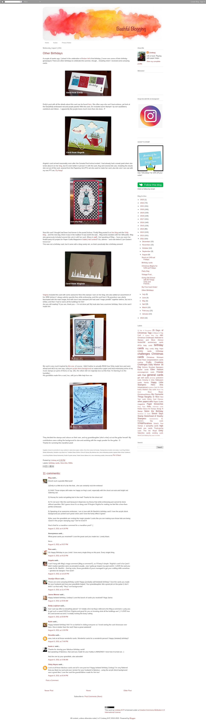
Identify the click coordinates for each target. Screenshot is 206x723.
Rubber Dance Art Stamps (147, 409)
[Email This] (44, 466)
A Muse (155, 333)
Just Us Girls (158, 387)
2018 (142, 216)
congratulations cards (155, 360)
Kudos (55, 43)
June (144, 298)
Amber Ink (86, 58)
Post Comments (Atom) (93, 696)
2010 (142, 318)
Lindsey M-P (119, 710)
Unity (161, 430)
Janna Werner (53, 594)
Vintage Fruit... (147, 274)
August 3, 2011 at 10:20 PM (58, 574)
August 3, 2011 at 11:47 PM (58, 590)
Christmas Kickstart (155, 357)
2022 (142, 203)
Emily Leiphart (54, 606)
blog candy (149, 349)
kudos (140, 389)
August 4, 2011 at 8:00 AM (58, 601)
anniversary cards (155, 342)
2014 (142, 229)
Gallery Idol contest (89, 239)
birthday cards (54, 463)
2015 (142, 226)
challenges (144, 353)
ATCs (140, 345)
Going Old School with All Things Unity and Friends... (148, 281)
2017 (142, 219)
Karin (50, 622)
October (145, 248)
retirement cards (158, 406)
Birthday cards (147, 263)
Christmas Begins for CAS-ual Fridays (149, 267)
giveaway (152, 378)
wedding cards (157, 433)
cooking (140, 362)
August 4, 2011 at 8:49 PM (58, 617)
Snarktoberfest (153, 418)
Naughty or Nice (151, 397)
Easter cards (143, 370)
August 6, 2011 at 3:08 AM (58, 660)
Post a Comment (52, 680)
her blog (115, 232)
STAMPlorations (145, 423)
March (144, 307)
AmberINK (141, 342)
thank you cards (145, 428)
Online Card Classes (155, 399)
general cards (155, 374)
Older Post (128, 690)
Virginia (45, 295)
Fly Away (58, 170)
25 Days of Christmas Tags (150, 331)
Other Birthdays (148, 290)
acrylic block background (81, 368)
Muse (150, 392)
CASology (159, 351)
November (146, 245)
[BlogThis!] (46, 466)
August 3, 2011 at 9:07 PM (58, 544)
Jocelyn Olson (54, 579)
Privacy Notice (66, 43)
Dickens (145, 367)
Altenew (160, 340)
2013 (142, 232)
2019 (142, 213)
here (90, 104)
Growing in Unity (148, 380)
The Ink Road (150, 431)
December (146, 241)
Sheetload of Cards (144, 413)
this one (71, 366)
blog (60, 166)
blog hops (159, 349)
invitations (151, 387)
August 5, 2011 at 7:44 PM (58, 641)
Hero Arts (63, 463)
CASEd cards (145, 351)
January (145, 314)
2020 (142, 209)
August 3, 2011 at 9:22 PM (58, 556)
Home (47, 43)
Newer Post (49, 690)
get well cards (143, 378)
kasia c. (51, 646)
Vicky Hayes (53, 664)
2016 (142, 222)
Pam (50, 549)
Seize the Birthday (153, 411)
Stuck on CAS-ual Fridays (148, 258)
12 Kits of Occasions (144, 330)
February (146, 311)
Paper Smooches (155, 404)
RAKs (70, 463)
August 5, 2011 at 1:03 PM (58, 630)
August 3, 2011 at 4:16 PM (58, 528)
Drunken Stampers (156, 367)
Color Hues (142, 360)
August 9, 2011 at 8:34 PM (58, 675)
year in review (156, 435)
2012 (142, 235)
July (144, 294)
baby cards (147, 345)
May (144, 301)
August (145, 254)
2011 (142, 239)
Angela (51, 560)
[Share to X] (48, 466)
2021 (142, 206)
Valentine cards (144, 433)
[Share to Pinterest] (53, 466)
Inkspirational (143, 387)
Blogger (132, 718)
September (146, 251)
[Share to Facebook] (50, 466)
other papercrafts (145, 401)
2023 (142, 200)
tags (161, 426)
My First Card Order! (149, 287)
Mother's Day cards (149, 389)
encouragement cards (146, 372)
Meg (50, 478)
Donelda (51, 635)
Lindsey (152, 53)
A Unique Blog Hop (150, 335)
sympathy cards (152, 426)
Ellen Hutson (156, 369)
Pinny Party (141, 406)
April (144, 304)
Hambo (146, 382)
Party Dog (145, 271)
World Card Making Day (144, 435)
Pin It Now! (117, 455)
